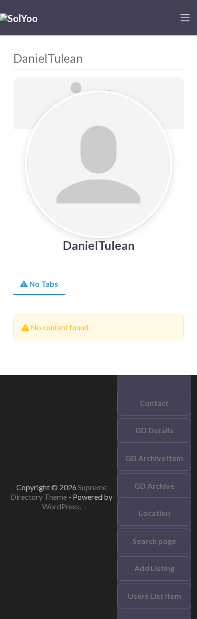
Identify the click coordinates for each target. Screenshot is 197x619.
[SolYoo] (19, 17)
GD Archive (154, 485)
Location (154, 513)
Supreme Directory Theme (59, 492)
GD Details (154, 430)
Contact (154, 402)
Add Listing (154, 568)
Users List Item (154, 595)
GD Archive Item (154, 457)
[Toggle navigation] (185, 18)
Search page (154, 540)
